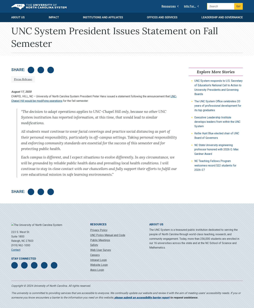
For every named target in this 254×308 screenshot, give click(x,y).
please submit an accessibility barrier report (142, 297)
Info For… (190, 6)
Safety (94, 245)
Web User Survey (100, 250)
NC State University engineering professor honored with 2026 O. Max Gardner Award (216, 149)
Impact (54, 17)
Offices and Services (162, 17)
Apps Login (97, 270)
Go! (238, 6)
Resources (169, 6)
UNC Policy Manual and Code (107, 235)
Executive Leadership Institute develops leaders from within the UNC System (217, 122)
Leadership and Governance (222, 17)
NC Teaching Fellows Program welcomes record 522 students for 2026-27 (215, 165)
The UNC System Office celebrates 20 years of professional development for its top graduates (217, 106)
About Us (18, 17)
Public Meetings (100, 240)
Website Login (99, 265)
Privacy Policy (98, 230)
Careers (95, 255)
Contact (15, 249)
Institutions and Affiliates (103, 17)
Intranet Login (98, 260)
